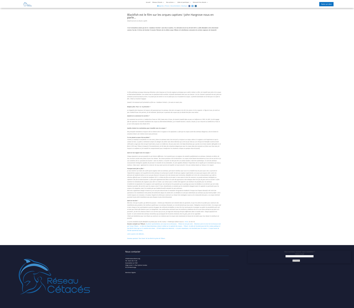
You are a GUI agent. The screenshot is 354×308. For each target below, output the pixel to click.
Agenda (161, 6)
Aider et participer (183, 2)
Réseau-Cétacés (157, 2)
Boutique (184, 6)
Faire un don (326, 4)
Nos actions (170, 2)
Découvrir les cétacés (199, 2)
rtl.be (187, 222)
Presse (167, 6)
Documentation (175, 6)
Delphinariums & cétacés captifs (137, 21)
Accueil (148, 2)
